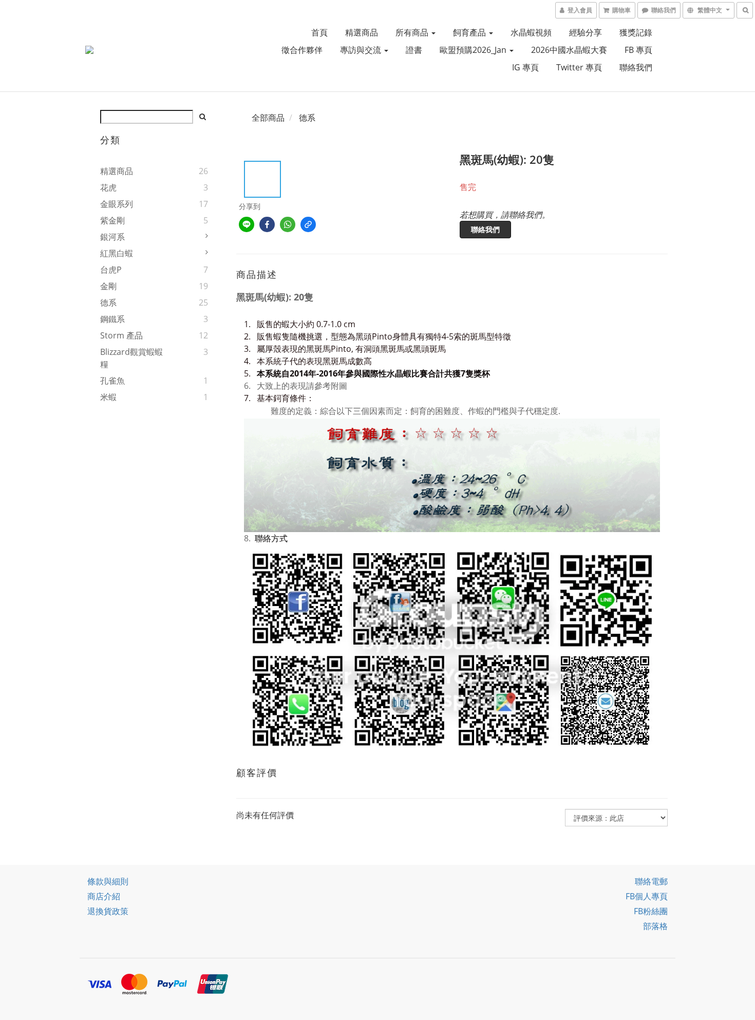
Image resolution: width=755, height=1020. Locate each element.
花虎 (108, 187)
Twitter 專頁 (579, 67)
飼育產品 (470, 32)
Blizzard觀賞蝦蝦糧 (131, 358)
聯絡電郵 (651, 881)
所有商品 (412, 32)
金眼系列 (116, 204)
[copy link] (308, 224)
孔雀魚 (112, 380)
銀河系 (112, 236)
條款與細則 (107, 881)
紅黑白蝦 (116, 253)
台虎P (111, 269)
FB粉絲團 (651, 911)
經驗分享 (585, 32)
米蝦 (108, 397)
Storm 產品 (121, 335)
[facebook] (267, 224)
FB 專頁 (638, 49)
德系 (108, 302)
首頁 (319, 32)
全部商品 (268, 117)
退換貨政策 (107, 911)
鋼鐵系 (112, 319)
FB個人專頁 (647, 896)
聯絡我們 (635, 67)
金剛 (108, 286)
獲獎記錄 (635, 32)
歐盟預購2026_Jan (474, 49)
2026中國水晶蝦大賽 (569, 49)
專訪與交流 (361, 49)
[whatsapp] (287, 224)
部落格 (655, 926)
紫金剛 (112, 220)
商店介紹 (103, 896)
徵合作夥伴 (302, 49)
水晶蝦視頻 (531, 32)
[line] (246, 224)
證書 (414, 49)
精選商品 (361, 32)
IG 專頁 (525, 67)
